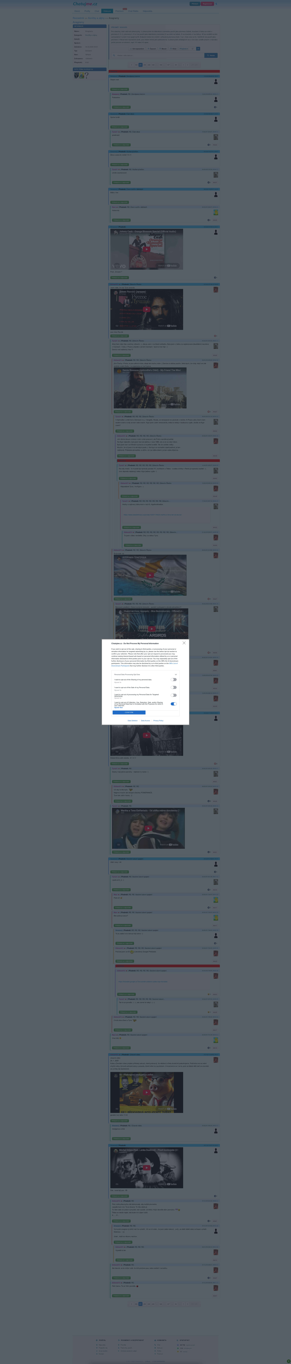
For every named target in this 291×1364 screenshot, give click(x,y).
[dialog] (145, 682)
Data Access (145, 720)
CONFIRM (129, 712)
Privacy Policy (158, 720)
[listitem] (145, 674)
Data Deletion (133, 720)
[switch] (174, 679)
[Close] (185, 644)
